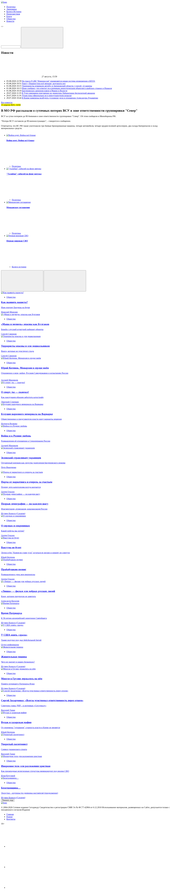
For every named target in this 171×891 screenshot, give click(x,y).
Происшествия (13, 14)
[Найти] (42, 37)
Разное (9, 817)
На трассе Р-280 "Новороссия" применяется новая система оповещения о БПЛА (58, 81)
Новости (10, 21)
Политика (10, 7)
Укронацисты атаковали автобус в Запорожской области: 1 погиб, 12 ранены (57, 86)
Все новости (6, 102)
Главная (10, 814)
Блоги (9, 16)
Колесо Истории (13, 11)
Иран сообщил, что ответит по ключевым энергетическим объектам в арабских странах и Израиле (67, 88)
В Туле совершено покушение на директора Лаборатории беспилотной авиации (58, 93)
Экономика (11, 9)
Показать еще (7, 800)
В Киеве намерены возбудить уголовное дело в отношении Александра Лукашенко (60, 98)
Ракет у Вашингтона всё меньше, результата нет (44, 83)
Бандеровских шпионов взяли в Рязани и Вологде (44, 91)
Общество (11, 19)
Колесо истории (19, 267)
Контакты (10, 819)
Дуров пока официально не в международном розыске (47, 95)
